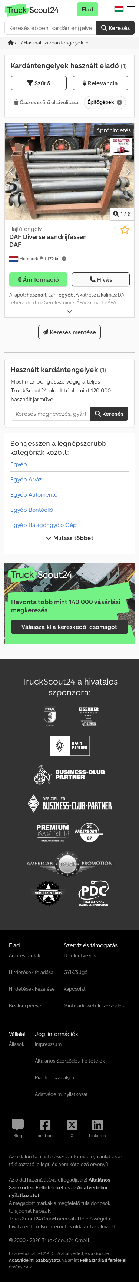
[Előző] (11, 171)
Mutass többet (72, 537)
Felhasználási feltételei (103, 1260)
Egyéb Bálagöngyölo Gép (43, 525)
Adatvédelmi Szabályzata (34, 1260)
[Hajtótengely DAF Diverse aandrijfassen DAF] (69, 172)
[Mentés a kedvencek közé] (125, 230)
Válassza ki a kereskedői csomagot (69, 627)
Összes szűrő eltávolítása (49, 102)
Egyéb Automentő (33, 494)
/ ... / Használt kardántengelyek (49, 42)
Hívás (104, 279)
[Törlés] (118, 102)
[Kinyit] (69, 311)
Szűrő (41, 83)
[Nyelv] (119, 9)
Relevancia (102, 83)
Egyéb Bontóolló (31, 509)
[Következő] (127, 171)
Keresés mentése (72, 332)
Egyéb (18, 464)
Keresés (118, 28)
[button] (131, 9)
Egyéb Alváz (26, 479)
